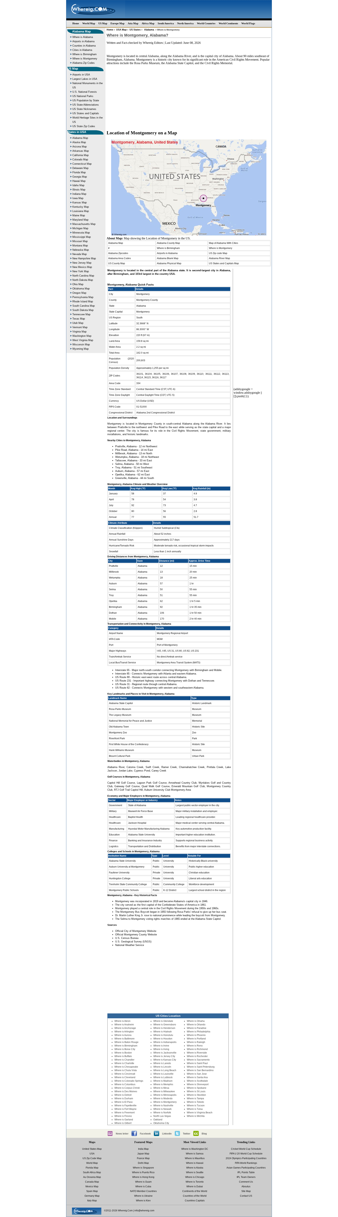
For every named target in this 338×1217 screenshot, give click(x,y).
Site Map (246, 1191)
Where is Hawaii (194, 1163)
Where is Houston (162, 1038)
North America (185, 23)
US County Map (116, 263)
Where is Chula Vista (125, 1070)
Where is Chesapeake (126, 1066)
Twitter (186, 1133)
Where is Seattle (194, 1172)
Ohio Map (77, 284)
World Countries (206, 23)
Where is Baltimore (124, 1038)
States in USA (76, 132)
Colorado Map (80, 159)
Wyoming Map (80, 348)
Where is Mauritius (195, 1158)
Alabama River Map (219, 258)
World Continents (228, 23)
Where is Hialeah (162, 1031)
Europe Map (117, 23)
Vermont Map (79, 327)
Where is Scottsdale (197, 1081)
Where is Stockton (196, 1095)
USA (92, 1153)
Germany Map (92, 1196)
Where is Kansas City (164, 1059)
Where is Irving (161, 1049)
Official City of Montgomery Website (135, 931)
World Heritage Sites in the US (87, 119)
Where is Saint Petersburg (201, 1066)
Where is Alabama (82, 37)
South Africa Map (92, 1172)
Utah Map (77, 323)
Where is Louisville (163, 1073)
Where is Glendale (163, 1021)
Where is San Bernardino (200, 1070)
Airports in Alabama (83, 41)
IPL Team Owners (246, 1177)
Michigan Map (80, 228)
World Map (88, 23)
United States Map (92, 1149)
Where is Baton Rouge (126, 1042)
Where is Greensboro (164, 1024)
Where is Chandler (124, 1059)
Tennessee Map (81, 314)
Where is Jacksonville (164, 1052)
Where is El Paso (123, 1102)
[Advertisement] (189, 99)
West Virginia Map (82, 340)
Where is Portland (196, 1038)
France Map (143, 1158)
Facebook (145, 1133)
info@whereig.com (144, 1210)
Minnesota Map (81, 232)
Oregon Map (79, 292)
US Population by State (85, 100)
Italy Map (92, 1200)
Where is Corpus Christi (127, 1088)
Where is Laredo (162, 1063)
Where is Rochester (197, 1056)
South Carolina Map (83, 305)
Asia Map (133, 23)
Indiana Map (79, 193)
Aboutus (246, 1186)
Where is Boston (123, 1052)
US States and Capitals (85, 113)
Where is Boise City (124, 1049)
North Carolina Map (83, 275)
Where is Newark (162, 1109)
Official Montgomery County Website (136, 934)
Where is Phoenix (196, 1035)
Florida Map (79, 172)
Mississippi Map (81, 236)
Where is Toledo (195, 1102)
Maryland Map (80, 219)
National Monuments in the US (87, 85)
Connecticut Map (82, 163)
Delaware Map (80, 168)
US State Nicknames (84, 109)
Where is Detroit (122, 1095)
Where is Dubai (194, 1186)
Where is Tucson (196, 1105)
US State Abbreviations (85, 104)
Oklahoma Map (81, 288)
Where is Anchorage (125, 1028)
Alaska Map (79, 142)
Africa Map (148, 23)
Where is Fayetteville (125, 1105)
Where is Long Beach (164, 1070)
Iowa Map (77, 198)
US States (135, 29)
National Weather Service (129, 945)
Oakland (157, 1119)
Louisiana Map (80, 211)
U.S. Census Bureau (126, 938)
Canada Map (92, 1181)
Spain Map (92, 1191)
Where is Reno (195, 1045)
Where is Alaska (194, 1167)
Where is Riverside (197, 1052)
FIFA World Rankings (246, 1163)
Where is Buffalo (123, 1056)
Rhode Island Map (82, 301)
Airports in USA (81, 74)
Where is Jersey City (164, 1056)
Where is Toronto (195, 1181)
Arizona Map (79, 146)
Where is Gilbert (122, 1123)
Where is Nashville (163, 1105)
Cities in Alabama (82, 50)
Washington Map (81, 335)
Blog (204, 1133)
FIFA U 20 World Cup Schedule (246, 1153)
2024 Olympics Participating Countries (246, 1158)
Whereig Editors (153, 42)
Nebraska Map (80, 249)
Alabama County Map (168, 243)
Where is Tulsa (195, 1109)
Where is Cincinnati (124, 1073)
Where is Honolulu (163, 1035)
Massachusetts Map (83, 224)
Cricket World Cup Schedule (246, 1149)
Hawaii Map (78, 181)
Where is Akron (122, 1021)
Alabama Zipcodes (118, 253)
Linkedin (167, 1133)
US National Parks (82, 96)
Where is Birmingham (84, 54)
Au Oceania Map (92, 1177)
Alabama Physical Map (169, 263)
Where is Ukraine (143, 1196)
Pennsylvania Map (82, 297)
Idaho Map (78, 185)
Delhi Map (143, 1163)
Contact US (246, 1196)
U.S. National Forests (84, 91)
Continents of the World (194, 1191)
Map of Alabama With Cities (223, 243)
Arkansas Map (80, 150)
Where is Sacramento (198, 1059)
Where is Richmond (197, 1049)
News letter (122, 1133)
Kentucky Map (80, 206)
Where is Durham (123, 1098)
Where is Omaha (196, 1021)
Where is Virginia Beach (199, 1112)
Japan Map (143, 1153)
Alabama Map (81, 31)
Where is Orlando (196, 1024)
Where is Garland (123, 1119)
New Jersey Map (81, 262)
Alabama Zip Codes (83, 62)
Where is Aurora (122, 1035)
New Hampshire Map (84, 258)
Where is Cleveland (124, 1077)
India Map (143, 1149)
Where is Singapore (143, 1167)
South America (166, 23)
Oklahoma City (161, 1123)
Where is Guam (143, 1181)
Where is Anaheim (124, 1024)
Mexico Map (91, 1186)
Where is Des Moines (125, 1091)
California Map (80, 155)
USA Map (121, 29)
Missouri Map (80, 241)
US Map (102, 23)
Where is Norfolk (162, 1112)
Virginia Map (79, 331)
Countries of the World (195, 1196)
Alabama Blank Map (167, 258)
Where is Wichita (196, 1116)
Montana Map (80, 245)
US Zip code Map (218, 253)
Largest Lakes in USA (84, 78)
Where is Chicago (194, 1177)
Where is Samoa (194, 1153)
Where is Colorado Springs (128, 1081)
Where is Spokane (196, 1088)
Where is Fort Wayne (125, 1109)
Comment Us (246, 1181)
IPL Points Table (246, 1172)
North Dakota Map (82, 279)
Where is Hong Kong (143, 1177)
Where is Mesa (161, 1088)
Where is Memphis (163, 1084)
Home (75, 23)
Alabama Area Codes (119, 258)
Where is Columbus (124, 1084)
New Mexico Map (82, 267)
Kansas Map (79, 202)
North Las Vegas (162, 1116)
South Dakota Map (82, 310)
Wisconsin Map (81, 344)
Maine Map (78, 215)
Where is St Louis (196, 1091)
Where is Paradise (196, 1028)
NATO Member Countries (143, 1191)
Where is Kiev (143, 1200)
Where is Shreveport (198, 1084)
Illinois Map (78, 189)
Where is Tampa (195, 1098)
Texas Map (78, 318)
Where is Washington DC (194, 1149)
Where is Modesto (163, 1098)
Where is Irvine (161, 1045)
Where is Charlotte (124, 1063)
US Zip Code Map (92, 1158)
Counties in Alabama (84, 45)
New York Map (80, 271)
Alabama (149, 29)
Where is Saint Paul (197, 1063)
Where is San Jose (197, 1073)
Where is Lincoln (162, 1066)
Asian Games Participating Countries (246, 1167)
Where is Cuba (143, 1186)
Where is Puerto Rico (143, 1172)
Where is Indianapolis (164, 1042)
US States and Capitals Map (224, 263)
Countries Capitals (195, 1200)
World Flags (248, 23)
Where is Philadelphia (198, 1031)
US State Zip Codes (83, 126)
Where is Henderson (164, 1028)
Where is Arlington (124, 1031)
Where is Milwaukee (164, 1091)
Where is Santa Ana (197, 1077)
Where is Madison (163, 1081)
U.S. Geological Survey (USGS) (133, 941)
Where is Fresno (123, 1116)
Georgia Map (79, 176)
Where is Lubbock (163, 1077)
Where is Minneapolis (164, 1095)
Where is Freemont (124, 1112)
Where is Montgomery (84, 58)
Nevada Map (79, 254)
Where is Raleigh (196, 1042)
